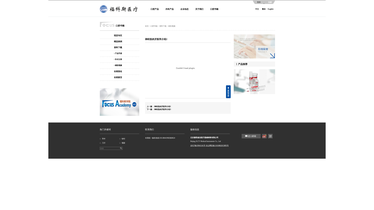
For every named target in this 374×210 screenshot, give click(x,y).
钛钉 (123, 139)
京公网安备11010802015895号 (217, 146)
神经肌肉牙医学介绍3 (162, 109)
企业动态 (184, 9)
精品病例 (118, 41)
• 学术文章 (118, 59)
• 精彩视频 (118, 65)
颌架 (123, 143)
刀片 (103, 143)
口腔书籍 (214, 9)
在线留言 (118, 77)
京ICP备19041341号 (197, 146)
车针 (103, 139)
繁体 (264, 9)
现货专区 (118, 35)
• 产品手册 (118, 53)
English (270, 9)
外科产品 (170, 9)
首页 (147, 26)
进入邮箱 (252, 136)
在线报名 (118, 71)
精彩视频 (171, 26)
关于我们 (199, 9)
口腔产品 (155, 9)
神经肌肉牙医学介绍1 (162, 106)
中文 (257, 9)
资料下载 (118, 47)
